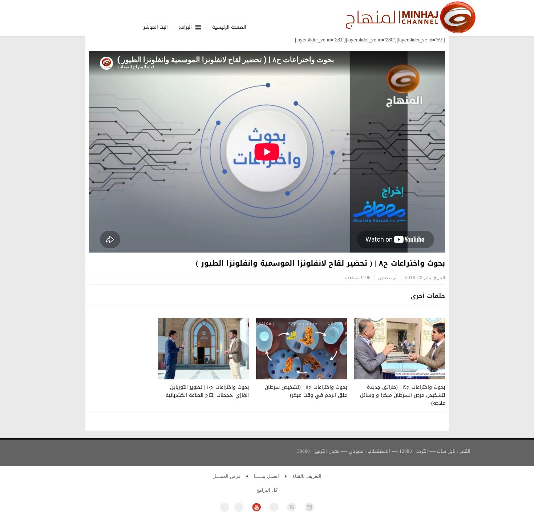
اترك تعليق (387, 277)
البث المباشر (155, 27)
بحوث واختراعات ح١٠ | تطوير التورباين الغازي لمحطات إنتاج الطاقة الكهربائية (207, 391)
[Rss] (291, 507)
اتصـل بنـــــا (266, 476)
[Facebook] (224, 507)
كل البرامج (267, 490)
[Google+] (274, 507)
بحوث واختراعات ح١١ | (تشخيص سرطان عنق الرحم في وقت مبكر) (306, 391)
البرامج (185, 27)
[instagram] (309, 507)
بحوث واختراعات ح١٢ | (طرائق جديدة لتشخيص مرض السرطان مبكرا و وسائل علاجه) (402, 395)
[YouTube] (256, 507)
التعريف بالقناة (306, 476)
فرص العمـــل (226, 476)
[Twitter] (238, 507)
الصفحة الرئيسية (229, 27)
